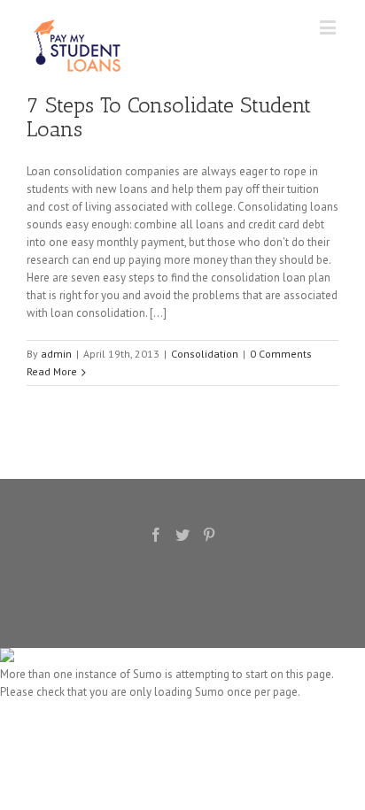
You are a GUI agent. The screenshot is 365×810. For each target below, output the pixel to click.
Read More (52, 371)
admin (56, 353)
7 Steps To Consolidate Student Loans (169, 117)
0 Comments (281, 353)
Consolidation (204, 353)
